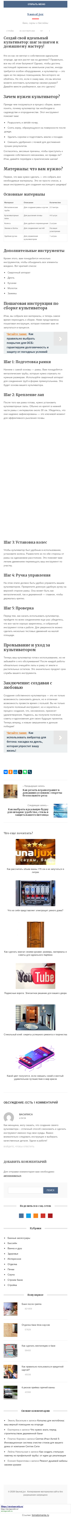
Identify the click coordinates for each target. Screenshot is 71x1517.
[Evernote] (25, 772)
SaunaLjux (35, 14)
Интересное (14, 1258)
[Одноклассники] (10, 772)
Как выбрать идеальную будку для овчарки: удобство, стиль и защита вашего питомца (27, 812)
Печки (11, 1269)
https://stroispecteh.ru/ (9, 1509)
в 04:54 (22, 1117)
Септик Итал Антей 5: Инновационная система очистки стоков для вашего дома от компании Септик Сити (33, 1442)
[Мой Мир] (15, 772)
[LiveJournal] (30, 772)
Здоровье (13, 1253)
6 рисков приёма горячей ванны (38, 1387)
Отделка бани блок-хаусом (36, 1324)
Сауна (11, 1274)
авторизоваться (12, 1175)
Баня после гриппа (31, 1304)
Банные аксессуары (19, 1238)
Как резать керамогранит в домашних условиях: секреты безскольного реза (42, 792)
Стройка (10, 31)
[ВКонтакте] (6, 772)
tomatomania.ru (40, 1515)
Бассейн (12, 1243)
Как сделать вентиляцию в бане (38, 1345)
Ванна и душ (15, 1248)
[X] (20, 772)
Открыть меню (36, 4)
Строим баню (15, 1279)
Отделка (12, 1264)
